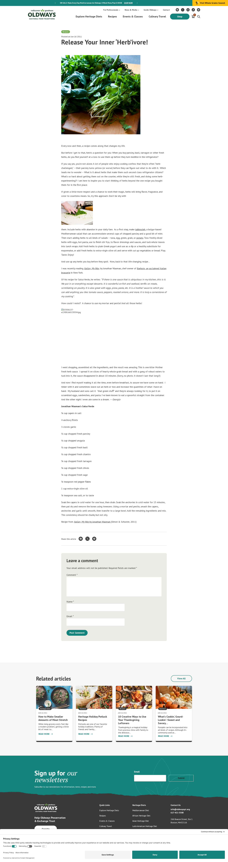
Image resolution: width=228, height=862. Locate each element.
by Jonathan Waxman (100, 521)
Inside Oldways (150, 10)
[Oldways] (42, 14)
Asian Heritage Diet (140, 821)
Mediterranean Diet (140, 810)
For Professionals (110, 10)
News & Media (131, 10)
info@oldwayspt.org (180, 809)
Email (70, 616)
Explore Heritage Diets (89, 16)
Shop (179, 16)
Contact (166, 10)
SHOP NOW (128, 3)
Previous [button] (55, 3)
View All (181, 678)
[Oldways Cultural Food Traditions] (177, 9)
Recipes (112, 16)
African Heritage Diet (141, 815)
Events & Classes (133, 16)
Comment (71, 574)
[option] (96, 3)
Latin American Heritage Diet (144, 826)
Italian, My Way (92, 268)
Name (70, 601)
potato (139, 237)
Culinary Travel (157, 16)
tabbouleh (140, 229)
